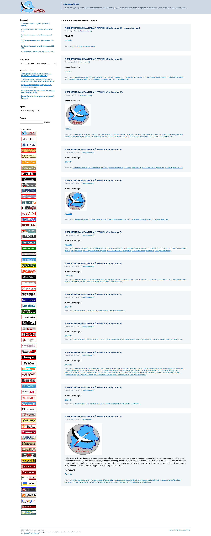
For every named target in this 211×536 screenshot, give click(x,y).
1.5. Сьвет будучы (126, 248)
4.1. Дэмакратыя (76, 250)
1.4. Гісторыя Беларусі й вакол (98, 480)
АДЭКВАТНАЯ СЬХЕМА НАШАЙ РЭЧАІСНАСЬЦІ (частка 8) (93, 180)
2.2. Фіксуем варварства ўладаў (122, 134)
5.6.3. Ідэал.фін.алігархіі (85, 374)
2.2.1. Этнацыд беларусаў (143, 134)
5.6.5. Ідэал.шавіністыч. (121, 374)
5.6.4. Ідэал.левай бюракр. (103, 374)
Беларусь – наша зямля (32, 7)
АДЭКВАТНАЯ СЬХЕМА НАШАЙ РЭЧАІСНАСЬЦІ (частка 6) (93, 263)
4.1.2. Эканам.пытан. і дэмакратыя (119, 250)
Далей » (68, 40)
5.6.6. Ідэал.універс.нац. (120, 79)
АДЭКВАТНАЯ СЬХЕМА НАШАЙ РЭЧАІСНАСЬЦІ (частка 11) (93, 59)
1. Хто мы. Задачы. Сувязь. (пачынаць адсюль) (35, 25)
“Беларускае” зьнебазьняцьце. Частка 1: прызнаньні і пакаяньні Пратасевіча (36, 75)
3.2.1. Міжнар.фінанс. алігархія (129, 370)
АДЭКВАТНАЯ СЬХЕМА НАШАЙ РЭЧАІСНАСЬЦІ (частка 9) (93, 149)
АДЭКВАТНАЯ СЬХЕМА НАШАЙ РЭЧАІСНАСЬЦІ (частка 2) (93, 387)
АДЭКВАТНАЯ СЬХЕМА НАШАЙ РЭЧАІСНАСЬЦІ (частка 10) (94, 92)
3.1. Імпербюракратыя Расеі (80, 136)
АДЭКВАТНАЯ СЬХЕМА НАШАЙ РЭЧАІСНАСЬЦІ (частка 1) (93, 416)
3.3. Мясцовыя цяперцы (99, 136)
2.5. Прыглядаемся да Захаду (170, 368)
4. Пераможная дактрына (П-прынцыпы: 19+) (37, 52)
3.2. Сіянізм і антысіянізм (109, 370)
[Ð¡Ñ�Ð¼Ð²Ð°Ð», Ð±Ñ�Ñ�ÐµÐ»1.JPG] (76, 210)
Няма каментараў (86, 31)
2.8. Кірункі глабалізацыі (130, 339)
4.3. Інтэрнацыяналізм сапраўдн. (109, 372)
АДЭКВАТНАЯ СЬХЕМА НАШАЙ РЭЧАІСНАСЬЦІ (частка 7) (93, 232)
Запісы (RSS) (173, 530)
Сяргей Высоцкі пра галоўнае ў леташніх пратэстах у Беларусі (36, 86)
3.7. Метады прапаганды (175, 77)
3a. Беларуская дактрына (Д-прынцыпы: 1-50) (37, 36)
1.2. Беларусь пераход (96, 77)
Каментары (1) (85, 62)
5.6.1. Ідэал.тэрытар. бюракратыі (164, 372)
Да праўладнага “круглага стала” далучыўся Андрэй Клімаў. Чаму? (37, 91)
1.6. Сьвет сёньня (94, 167)
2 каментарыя (87, 419)
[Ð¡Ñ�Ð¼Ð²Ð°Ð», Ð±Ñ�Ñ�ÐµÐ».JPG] (78, 125)
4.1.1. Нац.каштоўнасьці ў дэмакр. (76, 79)
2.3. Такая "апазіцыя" (159, 134)
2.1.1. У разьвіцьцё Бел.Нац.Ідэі (131, 77)
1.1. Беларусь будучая (80, 77)
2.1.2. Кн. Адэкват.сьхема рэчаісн (84, 46)
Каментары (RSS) (184, 530)
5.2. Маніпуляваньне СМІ (174, 167)
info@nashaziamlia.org (32, 533)
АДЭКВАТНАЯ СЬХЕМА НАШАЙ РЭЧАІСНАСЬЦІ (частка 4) (93, 323)
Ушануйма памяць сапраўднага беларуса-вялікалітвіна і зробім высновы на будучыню (37, 80)
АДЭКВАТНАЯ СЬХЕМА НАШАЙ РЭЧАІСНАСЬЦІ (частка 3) (93, 352)
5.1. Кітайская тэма (128, 372)
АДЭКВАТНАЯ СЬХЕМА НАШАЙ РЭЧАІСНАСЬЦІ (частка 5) (93, 294)
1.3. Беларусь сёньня (112, 77)
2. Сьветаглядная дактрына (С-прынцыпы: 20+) (36, 30)
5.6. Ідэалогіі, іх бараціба (144, 372)
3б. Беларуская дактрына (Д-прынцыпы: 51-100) (37, 41)
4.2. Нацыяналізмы (158, 339)
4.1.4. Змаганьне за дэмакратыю (100, 79)
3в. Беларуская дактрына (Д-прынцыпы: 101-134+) (37, 47)
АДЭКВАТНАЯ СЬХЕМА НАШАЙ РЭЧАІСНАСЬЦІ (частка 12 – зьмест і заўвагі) (102, 28)
